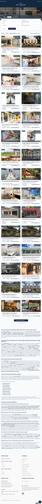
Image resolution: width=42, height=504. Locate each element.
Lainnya (3, 466)
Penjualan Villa (24, 469)
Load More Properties (20, 320)
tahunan (3, 36)
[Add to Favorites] (19, 36)
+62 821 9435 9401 (8, 486)
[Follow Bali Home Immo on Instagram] (25, 481)
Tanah (3, 464)
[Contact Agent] (16, 36)
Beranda (3, 33)
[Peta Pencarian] (14, 36)
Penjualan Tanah (25, 471)
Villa (2, 463)
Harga (22, 23)
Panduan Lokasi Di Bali (26, 466)
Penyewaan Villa (24, 468)
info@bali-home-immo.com (8, 485)
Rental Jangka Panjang (13, 33)
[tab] (5, 17)
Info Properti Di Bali (25, 464)
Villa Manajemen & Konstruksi (27, 475)
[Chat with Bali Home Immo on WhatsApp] (27, 481)
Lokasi (3, 23)
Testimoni (23, 460)
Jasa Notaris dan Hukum (26, 473)
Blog (22, 462)
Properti (7, 33)
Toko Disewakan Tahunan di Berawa (30, 294)
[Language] (39, 1)
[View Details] (17, 36)
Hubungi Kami (24, 458)
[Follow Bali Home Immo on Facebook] (22, 481)
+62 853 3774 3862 (11, 494)
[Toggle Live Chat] (40, 502)
